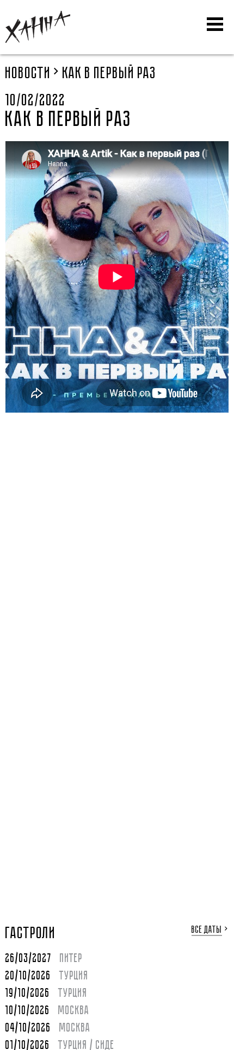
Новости (28, 73)
